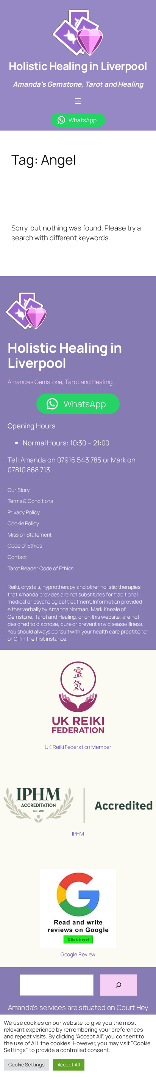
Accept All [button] (69, 1064)
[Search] (118, 985)
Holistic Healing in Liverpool (78, 66)
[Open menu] (78, 101)
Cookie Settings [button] (26, 1064)
